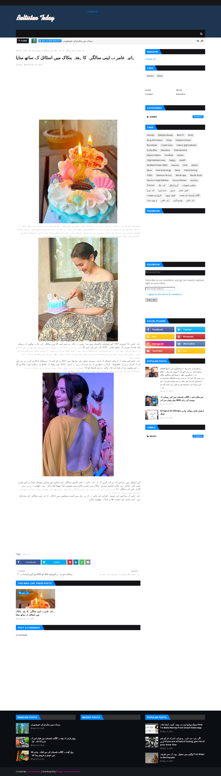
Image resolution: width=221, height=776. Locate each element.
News (177, 170)
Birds (190, 135)
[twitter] (190, 329)
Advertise (180, 94)
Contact (149, 94)
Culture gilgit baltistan (186, 145)
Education (165, 150)
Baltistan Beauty (165, 135)
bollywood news (183, 140)
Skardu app (181, 175)
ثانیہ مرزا (150, 190)
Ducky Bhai (152, 150)
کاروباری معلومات (154, 195)
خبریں (172, 190)
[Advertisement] (78, 93)
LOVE (185, 165)
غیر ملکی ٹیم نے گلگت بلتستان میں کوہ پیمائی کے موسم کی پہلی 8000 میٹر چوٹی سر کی (181, 399)
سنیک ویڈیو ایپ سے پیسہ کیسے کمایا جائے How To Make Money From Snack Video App (181, 726)
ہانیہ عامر (165, 200)
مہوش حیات (152, 200)
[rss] (159, 336)
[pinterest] (190, 336)
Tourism (151, 185)
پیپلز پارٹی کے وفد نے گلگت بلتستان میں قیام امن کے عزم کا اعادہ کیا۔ (53, 740)
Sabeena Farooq (163, 175)
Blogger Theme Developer (68, 771)
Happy (172, 160)
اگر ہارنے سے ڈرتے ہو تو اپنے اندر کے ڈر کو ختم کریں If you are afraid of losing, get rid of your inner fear (182, 741)
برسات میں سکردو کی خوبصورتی (78, 40)
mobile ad (92, 11)
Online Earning (190, 170)
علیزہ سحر (183, 190)
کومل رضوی (170, 195)
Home (19, 50)
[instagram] (159, 343)
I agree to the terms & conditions (164, 294)
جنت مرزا (162, 190)
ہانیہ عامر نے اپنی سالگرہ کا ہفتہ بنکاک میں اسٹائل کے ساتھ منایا (35, 613)
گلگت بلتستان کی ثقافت (189, 195)
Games (150, 75)
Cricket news (166, 145)
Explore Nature (154, 155)
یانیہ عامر (27, 50)
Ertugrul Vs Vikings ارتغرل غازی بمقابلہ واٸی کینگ (182, 412)
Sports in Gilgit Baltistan (158, 180)
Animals (150, 135)
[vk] (190, 343)
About (179, 90)
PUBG (149, 175)
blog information (154, 140)
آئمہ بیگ (162, 185)
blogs (169, 140)
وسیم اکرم (178, 200)
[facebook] (159, 329)
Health (182, 160)
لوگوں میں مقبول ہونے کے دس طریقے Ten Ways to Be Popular (182, 756)
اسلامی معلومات (188, 185)
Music (160, 75)
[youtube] (159, 351)
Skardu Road (196, 175)
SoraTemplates (33, 771)
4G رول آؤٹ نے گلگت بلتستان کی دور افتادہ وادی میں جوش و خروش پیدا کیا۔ (52, 754)
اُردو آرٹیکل (173, 185)
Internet (175, 165)
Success (194, 180)
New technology (163, 170)
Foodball (169, 155)
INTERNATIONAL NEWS (157, 165)
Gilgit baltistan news (156, 160)
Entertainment (180, 150)
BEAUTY (180, 135)
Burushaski (152, 145)
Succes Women (179, 180)
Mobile (194, 165)
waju (20, 64)
